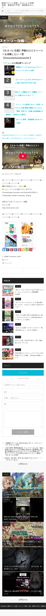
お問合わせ (23, 464)
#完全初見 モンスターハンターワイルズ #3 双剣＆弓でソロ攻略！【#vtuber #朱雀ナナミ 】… (29, 355)
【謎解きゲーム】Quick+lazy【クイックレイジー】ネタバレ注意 (23, 444)
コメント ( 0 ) (23, 372)
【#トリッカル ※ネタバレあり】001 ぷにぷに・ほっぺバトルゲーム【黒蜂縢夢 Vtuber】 (29, 292)
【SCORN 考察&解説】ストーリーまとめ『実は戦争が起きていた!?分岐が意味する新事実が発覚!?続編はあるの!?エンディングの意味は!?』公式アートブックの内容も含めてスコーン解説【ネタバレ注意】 (24, 451)
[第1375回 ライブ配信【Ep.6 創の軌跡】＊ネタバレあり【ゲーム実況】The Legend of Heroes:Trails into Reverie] (33, 271)
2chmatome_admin (15, 256)
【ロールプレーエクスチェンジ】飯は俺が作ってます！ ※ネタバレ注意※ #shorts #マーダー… (29, 305)
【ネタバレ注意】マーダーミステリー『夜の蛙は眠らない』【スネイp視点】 (29, 329)
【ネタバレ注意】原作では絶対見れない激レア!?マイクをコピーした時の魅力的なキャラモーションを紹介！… (29, 317)
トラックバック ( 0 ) (23, 378)
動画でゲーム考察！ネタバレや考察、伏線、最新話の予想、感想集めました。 (19, 5)
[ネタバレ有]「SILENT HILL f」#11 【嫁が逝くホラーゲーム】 (29, 342)
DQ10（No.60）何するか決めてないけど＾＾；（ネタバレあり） (24, 459)
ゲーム (9, 10)
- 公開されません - (12, 398)
